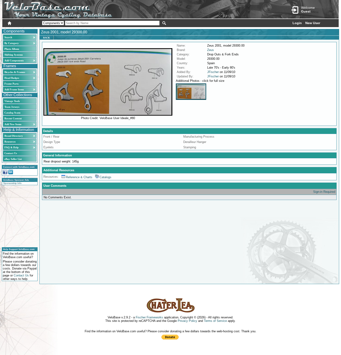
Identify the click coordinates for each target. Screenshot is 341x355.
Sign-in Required (324, 191)
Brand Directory (13, 135)
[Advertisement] (18, 215)
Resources (10, 141)
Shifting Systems (13, 54)
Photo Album (11, 49)
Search (8, 37)
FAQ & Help (11, 147)
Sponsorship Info (12, 183)
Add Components (14, 60)
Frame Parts (11, 83)
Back (46, 37)
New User (312, 23)
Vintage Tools (12, 101)
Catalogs (105, 177)
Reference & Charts (79, 177)
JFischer (213, 72)
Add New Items (12, 124)
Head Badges (11, 77)
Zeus (210, 50)
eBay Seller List (13, 159)
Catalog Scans (12, 112)
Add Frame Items (14, 89)
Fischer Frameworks (149, 317)
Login (297, 23)
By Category (11, 43)
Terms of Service (215, 321)
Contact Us (10, 153)
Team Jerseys (11, 106)
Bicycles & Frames (15, 72)
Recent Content (13, 118)
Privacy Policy (187, 321)
